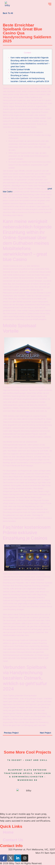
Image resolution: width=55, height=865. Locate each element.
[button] (50, 4)
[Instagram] (24, 858)
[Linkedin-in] (17, 858)
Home (8, 832)
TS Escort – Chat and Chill (27, 760)
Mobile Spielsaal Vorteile (20, 69)
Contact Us (13, 840)
